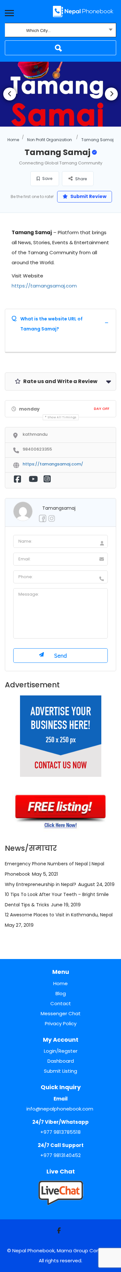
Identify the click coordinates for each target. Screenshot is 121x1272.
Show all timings (62, 417)
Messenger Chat (61, 1013)
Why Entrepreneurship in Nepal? (40, 884)
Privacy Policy (60, 1023)
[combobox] (60, 30)
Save (46, 178)
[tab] (60, 323)
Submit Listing (60, 1071)
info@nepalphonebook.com (59, 1108)
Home (13, 139)
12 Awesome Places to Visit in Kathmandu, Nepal (59, 915)
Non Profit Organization (49, 139)
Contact (60, 1003)
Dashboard (60, 1061)
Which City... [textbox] (38, 30)
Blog (60, 993)
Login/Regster (60, 1051)
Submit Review (87, 196)
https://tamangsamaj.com (44, 285)
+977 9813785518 (60, 1132)
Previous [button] (9, 94)
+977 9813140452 (60, 1155)
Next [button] (111, 94)
